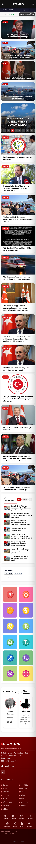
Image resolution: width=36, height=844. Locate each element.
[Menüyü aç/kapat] (33, 4)
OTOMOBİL (24, 785)
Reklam (22, 792)
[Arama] (3, 4)
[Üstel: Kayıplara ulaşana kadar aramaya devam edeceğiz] (18, 29)
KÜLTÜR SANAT (8, 802)
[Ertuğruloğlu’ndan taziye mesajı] (18, 70)
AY (30, 499)
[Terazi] (10, 642)
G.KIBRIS (6, 792)
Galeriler (21, 818)
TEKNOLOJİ (24, 802)
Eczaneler (7, 826)
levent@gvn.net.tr (10, 761)
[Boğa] (26, 594)
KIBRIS (5, 137)
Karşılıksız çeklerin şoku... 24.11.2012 (10, 720)
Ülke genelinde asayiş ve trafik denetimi (19, 529)
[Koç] (10, 594)
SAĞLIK (22, 795)
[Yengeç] (26, 610)
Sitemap (29, 826)
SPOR (22, 799)
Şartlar (22, 826)
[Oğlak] (26, 657)
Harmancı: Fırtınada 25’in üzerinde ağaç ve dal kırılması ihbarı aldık (21, 515)
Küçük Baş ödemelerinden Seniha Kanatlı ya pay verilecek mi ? (25, 719)
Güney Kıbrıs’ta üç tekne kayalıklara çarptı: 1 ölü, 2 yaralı (20, 558)
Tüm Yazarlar (26, 692)
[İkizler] (10, 610)
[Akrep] (26, 642)
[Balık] (26, 673)
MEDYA (5, 809)
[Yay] (10, 657)
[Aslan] (10, 626)
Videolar (13, 818)
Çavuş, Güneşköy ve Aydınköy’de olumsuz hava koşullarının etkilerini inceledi (21, 536)
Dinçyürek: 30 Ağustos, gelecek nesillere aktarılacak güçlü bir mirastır (21, 508)
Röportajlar (30, 818)
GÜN (19, 499)
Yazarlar (5, 818)
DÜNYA (5, 785)
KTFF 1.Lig (18, 573)
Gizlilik (15, 826)
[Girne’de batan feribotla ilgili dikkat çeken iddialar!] (18, 91)
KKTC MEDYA (18, 4)
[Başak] (26, 626)
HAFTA (25, 499)
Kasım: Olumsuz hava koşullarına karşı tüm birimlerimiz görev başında (20, 522)
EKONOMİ (6, 788)
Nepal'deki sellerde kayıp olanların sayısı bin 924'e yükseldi (20, 551)
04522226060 (8, 758)
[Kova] (10, 673)
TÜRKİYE (23, 805)
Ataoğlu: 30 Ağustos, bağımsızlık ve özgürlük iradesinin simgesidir (19, 543)
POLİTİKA (23, 788)
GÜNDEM (6, 795)
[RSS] (3, 772)
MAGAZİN (6, 805)
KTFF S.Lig (8, 573)
